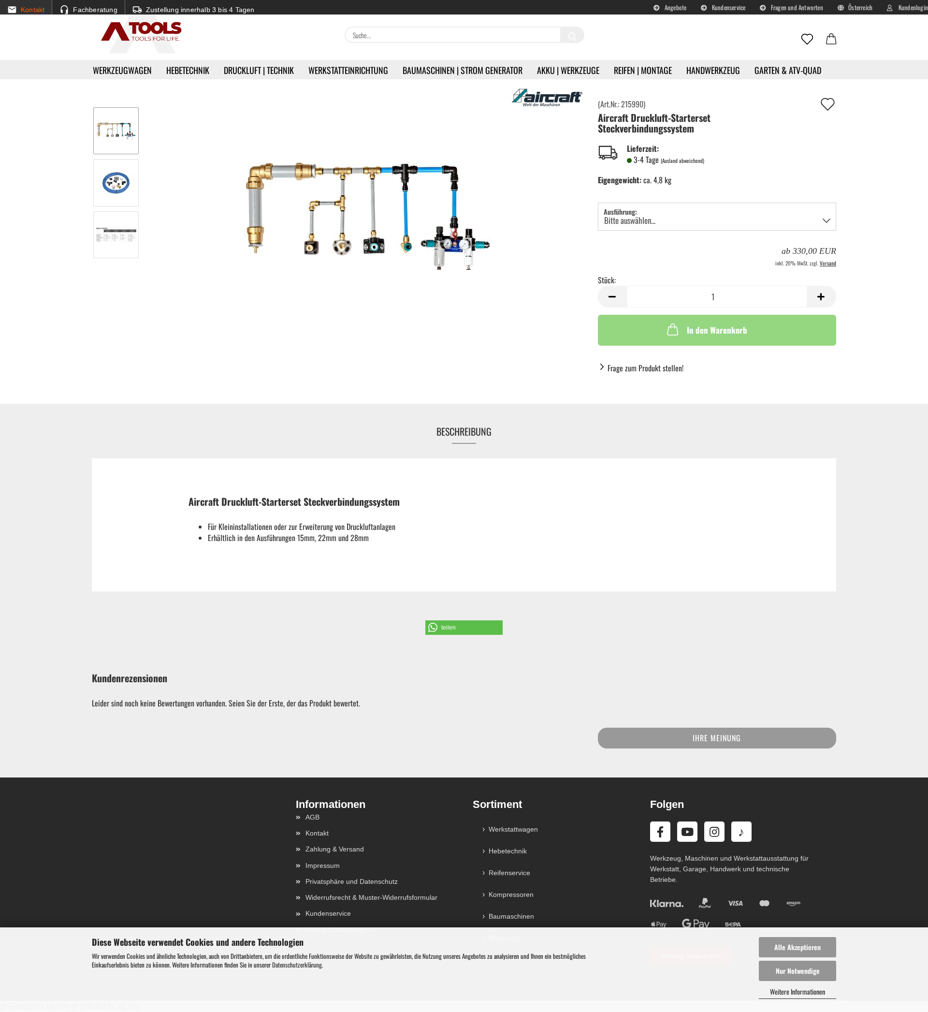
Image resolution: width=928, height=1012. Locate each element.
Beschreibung (464, 431)
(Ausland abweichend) (682, 160)
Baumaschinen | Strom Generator (462, 70)
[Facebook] (660, 831)
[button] (831, 39)
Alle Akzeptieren (797, 947)
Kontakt (317, 833)
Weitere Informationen (797, 991)
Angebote (675, 7)
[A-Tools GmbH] (138, 32)
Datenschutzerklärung (297, 964)
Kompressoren (511, 894)
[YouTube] (687, 831)
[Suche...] (572, 35)
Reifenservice (509, 873)
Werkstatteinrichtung (348, 70)
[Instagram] (714, 831)
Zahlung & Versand (334, 849)
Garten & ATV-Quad (787, 70)
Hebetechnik (187, 70)
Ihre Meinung (717, 738)
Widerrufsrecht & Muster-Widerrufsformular (371, 897)
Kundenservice (728, 7)
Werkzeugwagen (122, 70)
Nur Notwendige (798, 971)
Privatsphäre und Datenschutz (351, 881)
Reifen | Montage (643, 70)
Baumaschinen (511, 916)
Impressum (322, 865)
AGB (312, 817)
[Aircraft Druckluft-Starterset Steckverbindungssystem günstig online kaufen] (365, 207)
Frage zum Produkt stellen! (645, 368)
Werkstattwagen (513, 829)
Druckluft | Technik (259, 70)
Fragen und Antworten (796, 7)
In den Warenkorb (717, 330)
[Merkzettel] (807, 39)
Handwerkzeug (713, 70)
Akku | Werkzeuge (568, 70)
